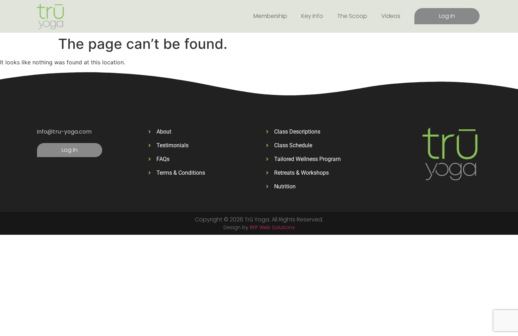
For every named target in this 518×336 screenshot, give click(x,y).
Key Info (312, 16)
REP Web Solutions (272, 227)
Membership (270, 16)
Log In (447, 16)
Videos (390, 16)
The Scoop (352, 16)
